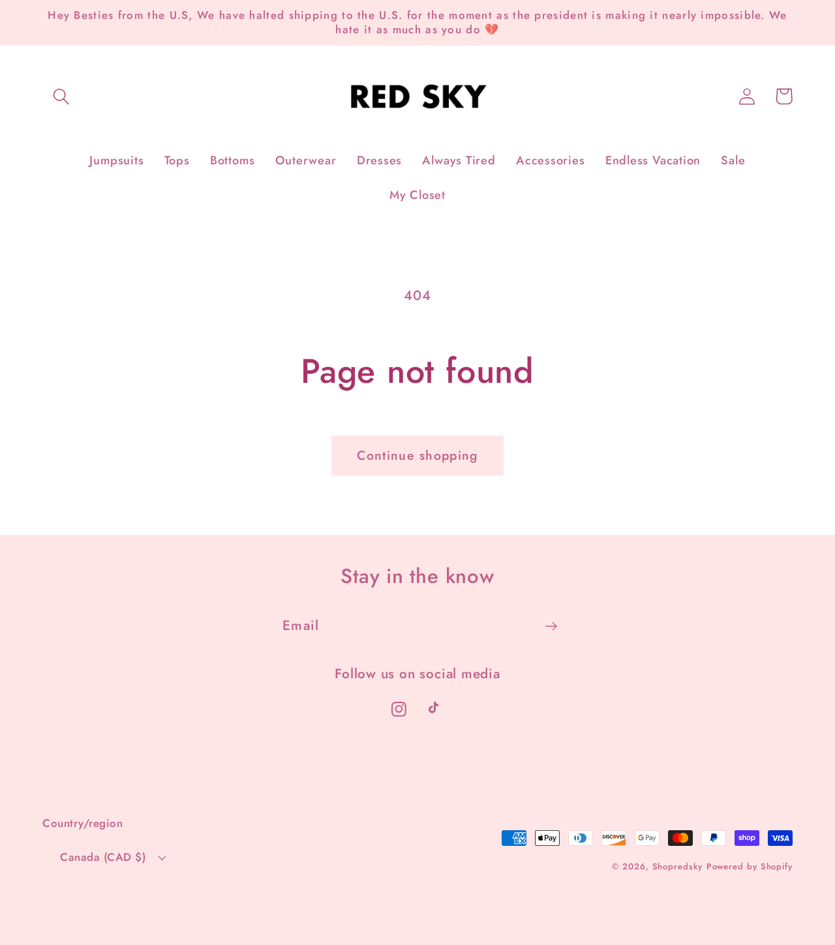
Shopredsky (677, 866)
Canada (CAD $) (102, 857)
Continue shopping (417, 455)
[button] (61, 96)
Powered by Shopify (749, 866)
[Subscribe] (550, 626)
